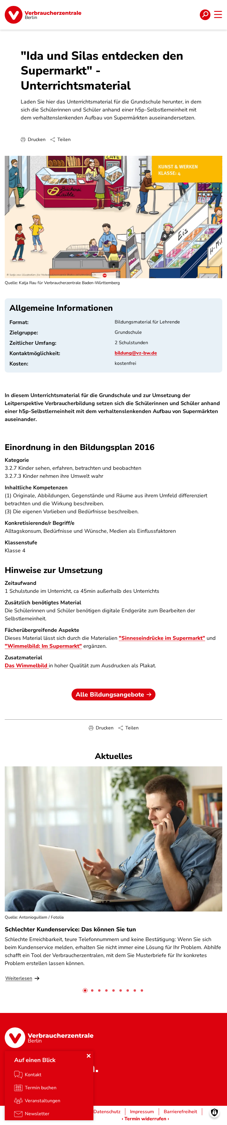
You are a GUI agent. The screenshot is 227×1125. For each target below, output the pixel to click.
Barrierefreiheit (180, 1111)
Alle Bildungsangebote (110, 694)
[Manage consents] (214, 1112)
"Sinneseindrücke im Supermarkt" (162, 638)
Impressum (142, 1111)
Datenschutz (106, 1111)
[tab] (85, 990)
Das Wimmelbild (27, 665)
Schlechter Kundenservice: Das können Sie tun (70, 929)
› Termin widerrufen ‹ (145, 1119)
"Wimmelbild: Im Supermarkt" (43, 646)
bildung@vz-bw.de (136, 353)
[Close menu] (88, 1055)
